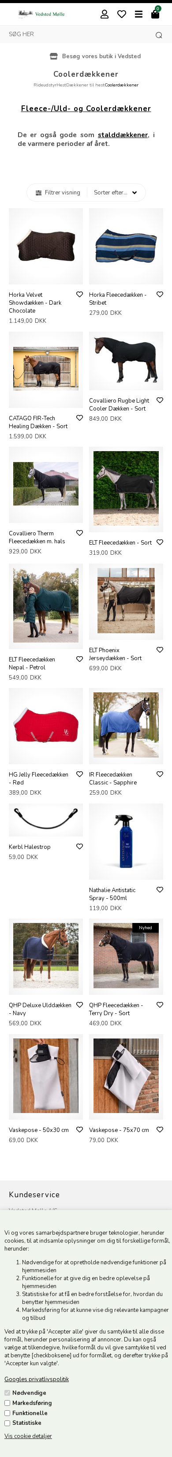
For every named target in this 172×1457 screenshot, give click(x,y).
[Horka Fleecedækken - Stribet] (126, 276)
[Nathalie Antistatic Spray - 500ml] (126, 871)
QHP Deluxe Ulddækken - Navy (40, 1009)
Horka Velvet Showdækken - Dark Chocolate (35, 303)
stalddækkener (123, 135)
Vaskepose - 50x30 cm (39, 1130)
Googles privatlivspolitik (36, 1379)
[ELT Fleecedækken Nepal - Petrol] (46, 641)
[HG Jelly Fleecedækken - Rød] (46, 756)
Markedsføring (32, 1403)
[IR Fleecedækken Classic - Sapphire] (126, 756)
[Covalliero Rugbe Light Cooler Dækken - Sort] (126, 382)
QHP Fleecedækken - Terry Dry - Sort (116, 1009)
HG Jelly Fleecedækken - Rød (38, 779)
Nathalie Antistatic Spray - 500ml (112, 894)
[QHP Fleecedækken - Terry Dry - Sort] (126, 986)
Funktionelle (30, 1413)
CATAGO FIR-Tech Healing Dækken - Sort (38, 422)
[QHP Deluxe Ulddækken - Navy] (46, 986)
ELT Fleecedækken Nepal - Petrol (32, 664)
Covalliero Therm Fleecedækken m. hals (37, 537)
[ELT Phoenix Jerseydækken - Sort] (126, 631)
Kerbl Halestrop (30, 847)
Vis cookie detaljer (28, 1436)
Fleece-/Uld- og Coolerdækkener (86, 109)
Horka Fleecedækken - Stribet (118, 299)
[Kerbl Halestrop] (46, 828)
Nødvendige (29, 1393)
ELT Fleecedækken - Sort (120, 543)
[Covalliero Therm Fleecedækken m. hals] (46, 515)
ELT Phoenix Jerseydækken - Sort (115, 654)
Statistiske (26, 1423)
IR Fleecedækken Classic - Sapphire (113, 779)
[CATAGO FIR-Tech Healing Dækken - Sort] (46, 399)
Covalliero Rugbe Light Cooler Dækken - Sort (119, 405)
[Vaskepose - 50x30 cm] (46, 1111)
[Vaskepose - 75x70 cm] (126, 1111)
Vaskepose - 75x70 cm (119, 1130)
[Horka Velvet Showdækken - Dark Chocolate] (46, 276)
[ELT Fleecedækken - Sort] (126, 524)
